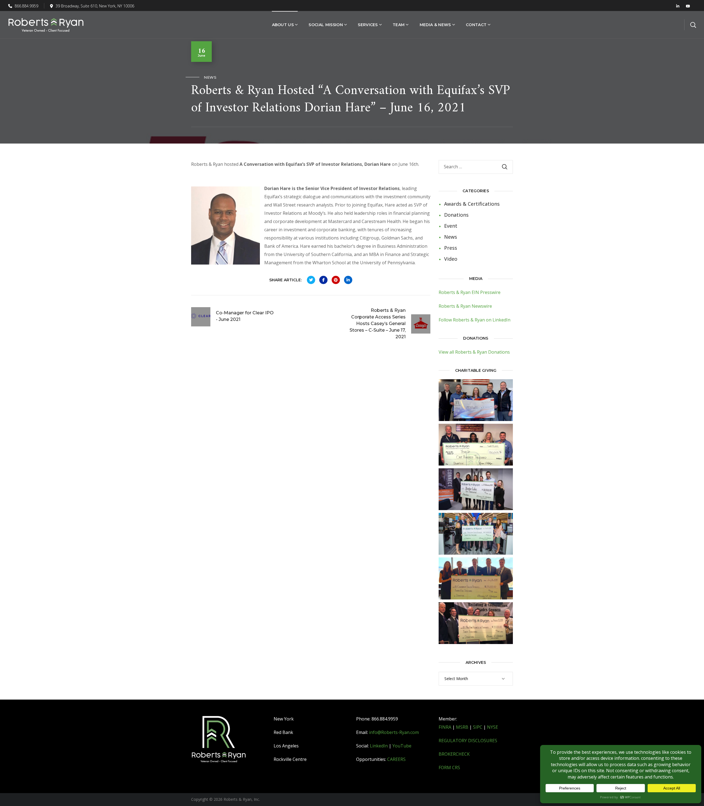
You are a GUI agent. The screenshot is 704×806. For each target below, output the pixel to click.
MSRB (462, 727)
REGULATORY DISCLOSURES (468, 741)
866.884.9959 (25, 6)
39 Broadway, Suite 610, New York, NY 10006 (95, 6)
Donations (456, 214)
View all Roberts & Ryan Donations (474, 352)
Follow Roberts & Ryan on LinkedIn (474, 320)
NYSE (492, 727)
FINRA (445, 727)
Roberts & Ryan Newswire (465, 306)
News (210, 77)
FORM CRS (449, 767)
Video (450, 258)
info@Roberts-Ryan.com (394, 732)
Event (450, 225)
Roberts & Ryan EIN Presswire (470, 292)
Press (450, 247)
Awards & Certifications (472, 203)
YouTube (401, 746)
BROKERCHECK (454, 754)
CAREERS (396, 759)
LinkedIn (379, 746)
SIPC (477, 727)
